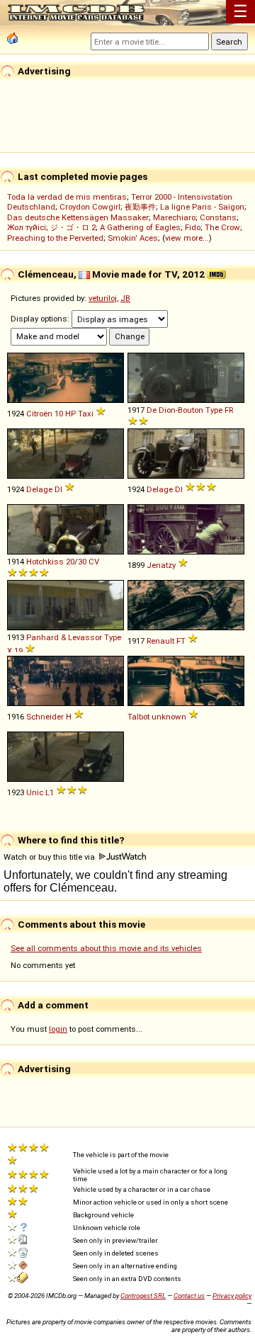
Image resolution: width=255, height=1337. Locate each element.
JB (125, 298)
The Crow (222, 227)
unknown (169, 717)
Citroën (39, 414)
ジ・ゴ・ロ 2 (73, 227)
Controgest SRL (143, 1295)
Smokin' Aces (133, 238)
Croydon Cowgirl (90, 207)
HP (70, 414)
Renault (160, 641)
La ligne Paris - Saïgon (202, 207)
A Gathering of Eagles (140, 227)
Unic (34, 792)
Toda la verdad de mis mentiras (67, 197)
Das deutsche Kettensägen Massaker (78, 217)
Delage (39, 489)
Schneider (45, 717)
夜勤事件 (140, 207)
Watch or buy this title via (50, 857)
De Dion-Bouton (175, 410)
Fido (192, 227)
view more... (187, 238)
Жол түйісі (26, 227)
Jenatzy (161, 565)
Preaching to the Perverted (55, 238)
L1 (49, 792)
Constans (218, 217)
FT (181, 641)
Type (213, 410)
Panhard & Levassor (64, 637)
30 (82, 562)
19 (18, 651)
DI (58, 489)
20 (70, 562)
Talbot (138, 717)
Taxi (86, 414)
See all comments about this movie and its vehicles (106, 948)
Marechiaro (174, 217)
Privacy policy (231, 1295)
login (58, 1029)
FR (229, 410)
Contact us (189, 1295)
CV (94, 562)
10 (59, 414)
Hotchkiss (45, 562)
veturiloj (103, 298)
